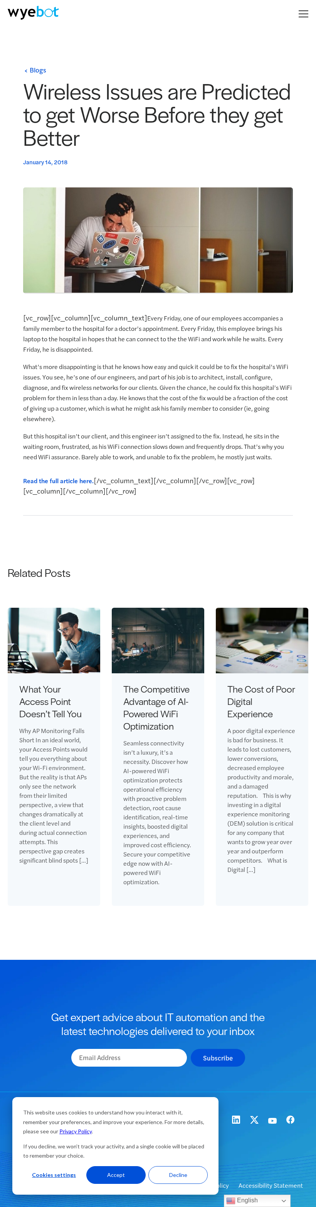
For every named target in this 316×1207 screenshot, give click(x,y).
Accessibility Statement (271, 1185)
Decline (178, 1175)
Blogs (38, 69)
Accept (116, 1175)
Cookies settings (54, 1175)
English (246, 1200)
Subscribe (218, 1057)
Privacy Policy (75, 1131)
